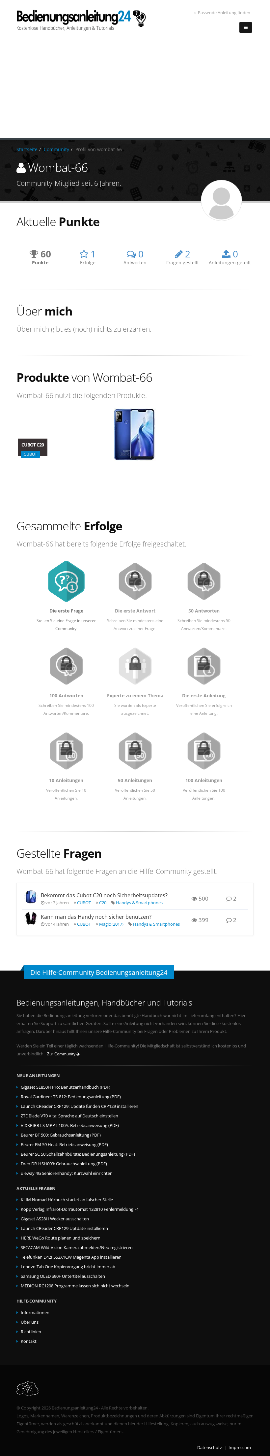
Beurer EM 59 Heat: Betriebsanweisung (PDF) (64, 1144)
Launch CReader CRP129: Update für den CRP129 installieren (79, 1106)
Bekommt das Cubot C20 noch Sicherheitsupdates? (104, 895)
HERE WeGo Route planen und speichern (60, 1238)
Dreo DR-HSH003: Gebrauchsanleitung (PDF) (64, 1164)
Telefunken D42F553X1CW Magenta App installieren (71, 1257)
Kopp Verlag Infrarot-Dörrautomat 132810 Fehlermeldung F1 (80, 1209)
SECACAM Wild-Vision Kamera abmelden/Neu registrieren (77, 1247)
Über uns (30, 1322)
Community (56, 149)
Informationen (35, 1312)
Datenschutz (209, 1447)
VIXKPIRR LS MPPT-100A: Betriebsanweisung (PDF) (70, 1125)
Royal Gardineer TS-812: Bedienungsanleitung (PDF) (71, 1097)
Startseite (27, 149)
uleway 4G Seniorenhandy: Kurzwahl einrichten (67, 1173)
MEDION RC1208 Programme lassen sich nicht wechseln (75, 1286)
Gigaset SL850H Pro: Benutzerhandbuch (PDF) (65, 1087)
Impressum (240, 1447)
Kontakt (29, 1341)
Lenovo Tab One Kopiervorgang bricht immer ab (68, 1267)
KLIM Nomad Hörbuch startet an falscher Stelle (67, 1200)
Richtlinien (31, 1332)
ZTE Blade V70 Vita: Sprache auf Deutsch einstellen (69, 1116)
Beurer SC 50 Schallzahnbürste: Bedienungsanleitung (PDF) (78, 1154)
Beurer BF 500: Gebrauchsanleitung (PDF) (61, 1135)
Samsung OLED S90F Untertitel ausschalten (63, 1276)
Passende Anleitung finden (224, 13)
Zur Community (61, 1054)
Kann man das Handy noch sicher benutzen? (96, 916)
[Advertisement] (135, 89)
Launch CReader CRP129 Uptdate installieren (64, 1228)
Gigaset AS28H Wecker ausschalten (55, 1219)
